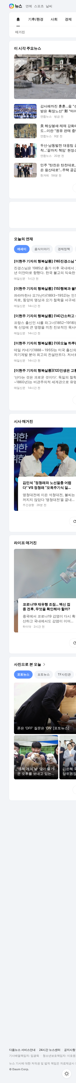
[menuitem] (18, 19)
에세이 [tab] (21, 249)
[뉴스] (18, 6)
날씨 (49, 6)
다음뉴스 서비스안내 (22, 1049)
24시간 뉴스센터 (49, 1049)
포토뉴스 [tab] (23, 674)
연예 (29, 6)
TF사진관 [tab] (64, 674)
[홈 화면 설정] (66, 1073)
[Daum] (12, 6)
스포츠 (39, 6)
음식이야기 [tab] (42, 249)
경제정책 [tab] (64, 249)
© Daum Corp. (19, 1069)
